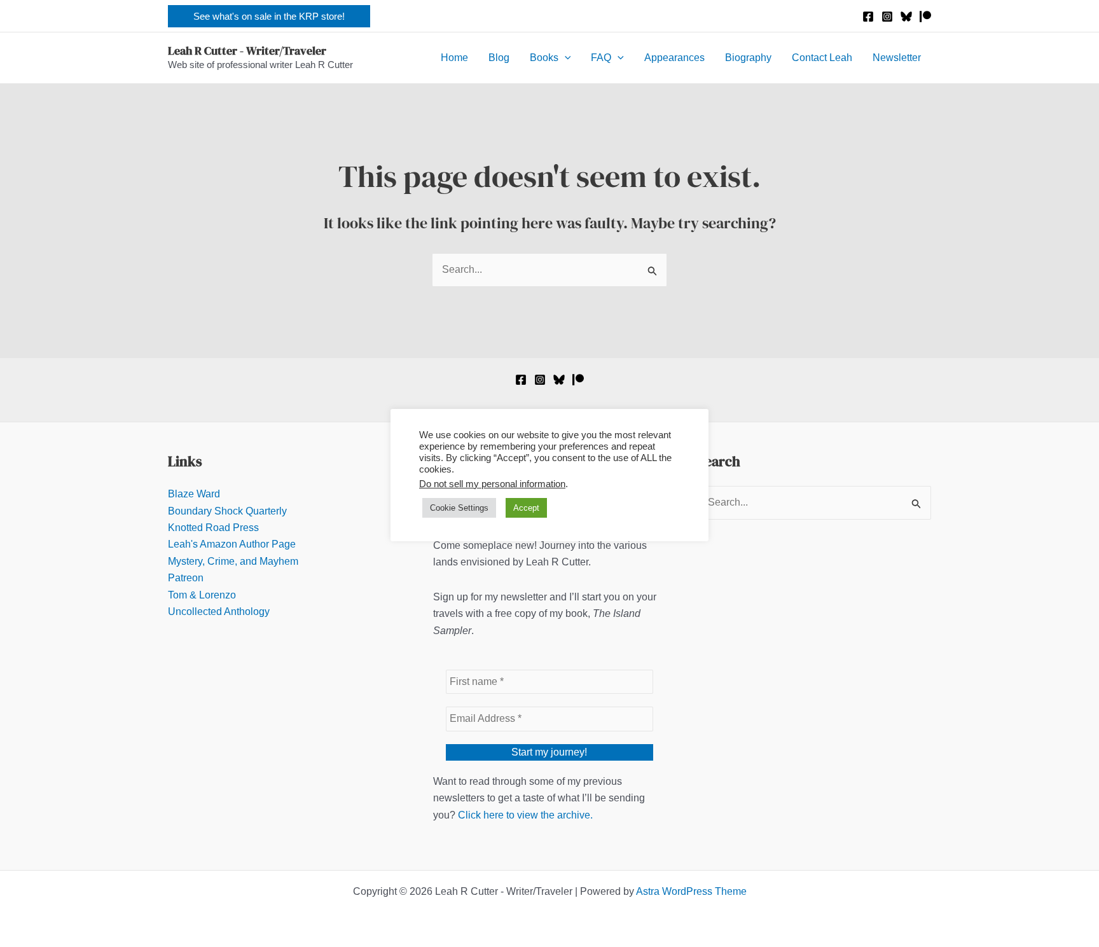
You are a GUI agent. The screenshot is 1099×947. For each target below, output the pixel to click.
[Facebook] (868, 16)
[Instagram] (887, 16)
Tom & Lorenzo (202, 595)
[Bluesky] (906, 16)
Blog (498, 57)
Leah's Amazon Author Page (232, 544)
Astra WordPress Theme (691, 891)
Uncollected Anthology (219, 611)
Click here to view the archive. (525, 815)
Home (454, 57)
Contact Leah (822, 57)
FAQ (601, 57)
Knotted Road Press (213, 527)
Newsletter (897, 57)
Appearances (674, 57)
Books (544, 57)
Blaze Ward (194, 493)
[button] (269, 16)
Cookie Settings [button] (459, 508)
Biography (748, 57)
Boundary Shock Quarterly (227, 511)
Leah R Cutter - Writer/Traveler (247, 51)
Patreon (186, 577)
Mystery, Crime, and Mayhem (233, 561)
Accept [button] (526, 508)
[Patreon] (925, 16)
